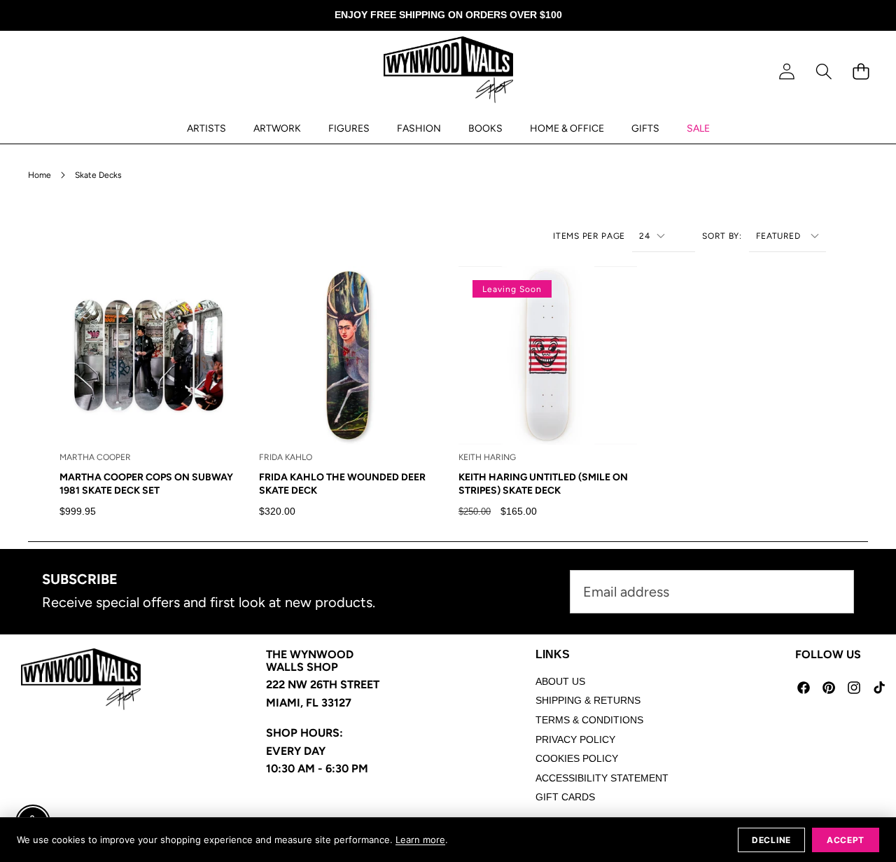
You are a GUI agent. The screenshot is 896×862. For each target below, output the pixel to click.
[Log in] (786, 72)
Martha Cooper (95, 457)
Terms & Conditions (589, 719)
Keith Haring (487, 457)
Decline (771, 840)
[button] (823, 72)
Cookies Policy (577, 758)
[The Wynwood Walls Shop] (448, 72)
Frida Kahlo (285, 457)
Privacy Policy (575, 739)
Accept (845, 840)
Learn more (420, 839)
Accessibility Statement (602, 778)
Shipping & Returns (588, 700)
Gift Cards (565, 796)
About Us (560, 681)
